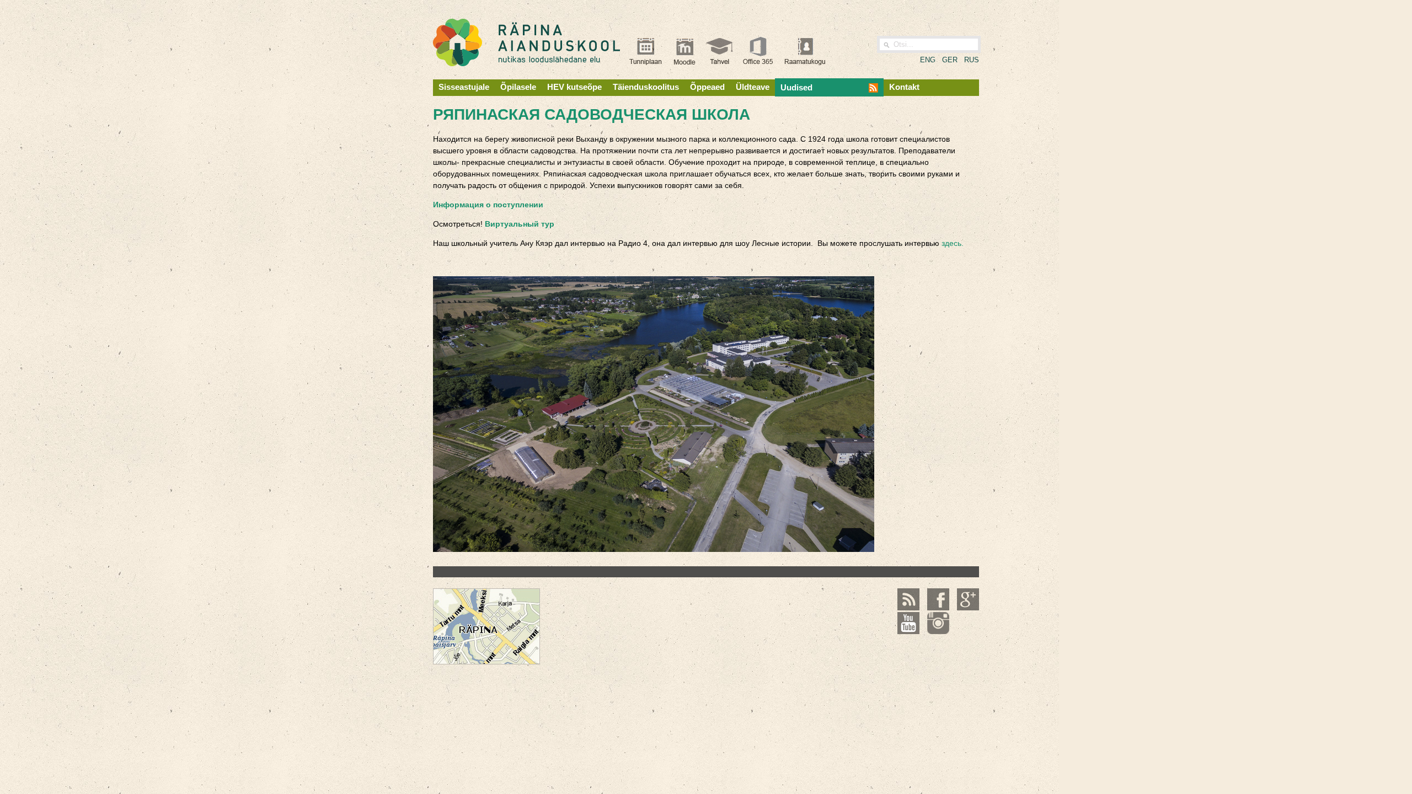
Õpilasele (518, 87)
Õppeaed (707, 87)
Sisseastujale (463, 87)
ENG (927, 60)
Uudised (796, 87)
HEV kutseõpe (574, 87)
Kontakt (904, 87)
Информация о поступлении (488, 204)
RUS (971, 60)
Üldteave (752, 87)
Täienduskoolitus (646, 87)
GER (950, 60)
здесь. (953, 243)
